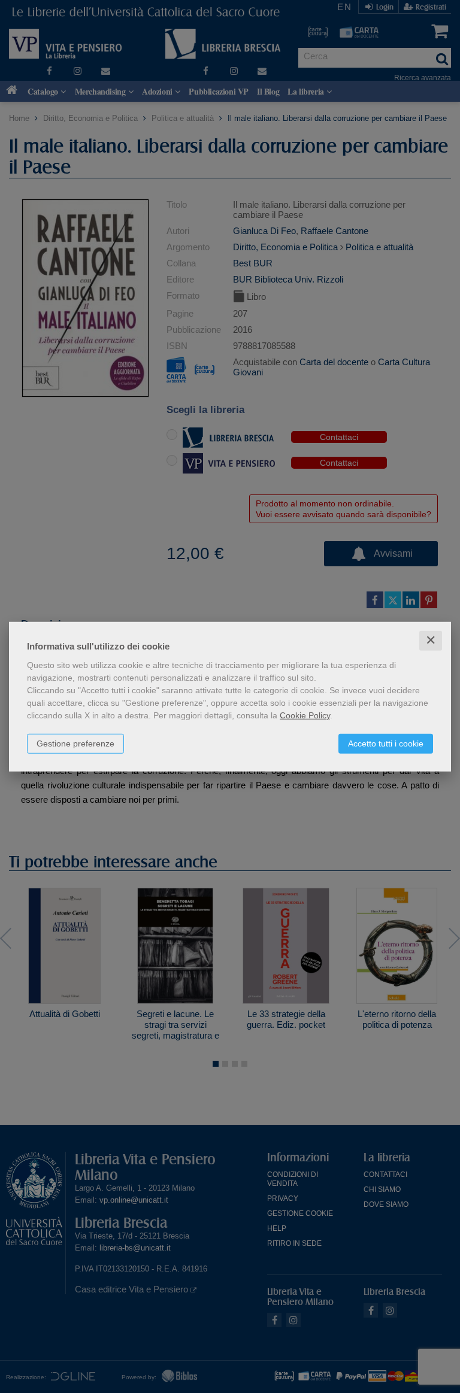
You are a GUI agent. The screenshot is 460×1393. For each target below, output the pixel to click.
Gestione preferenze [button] (75, 743)
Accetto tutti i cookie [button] (385, 743)
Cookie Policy (305, 715)
